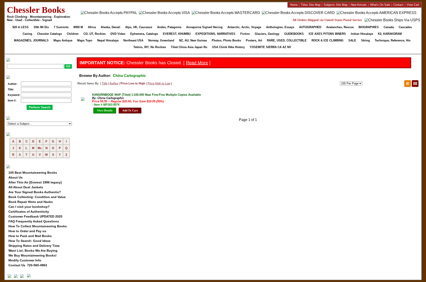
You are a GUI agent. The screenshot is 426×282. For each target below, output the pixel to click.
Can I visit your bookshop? (29, 206)
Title (104, 83)
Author (114, 83)
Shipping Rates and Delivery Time (34, 245)
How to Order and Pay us (27, 231)
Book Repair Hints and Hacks (30, 202)
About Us (15, 177)
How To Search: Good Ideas (29, 241)
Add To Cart (130, 110)
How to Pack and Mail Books (30, 236)
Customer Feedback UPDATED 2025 (35, 216)
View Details (104, 110)
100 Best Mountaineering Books (32, 172)
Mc (40, 148)
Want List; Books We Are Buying (32, 250)
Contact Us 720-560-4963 (27, 265)
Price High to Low (159, 83)
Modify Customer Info (24, 260)
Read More (197, 62)
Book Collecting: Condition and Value (37, 197)
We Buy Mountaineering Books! (32, 255)
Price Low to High (132, 83)
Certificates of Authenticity (28, 211)
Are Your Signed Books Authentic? (34, 192)
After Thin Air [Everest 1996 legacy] (35, 182)
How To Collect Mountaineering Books (37, 226)
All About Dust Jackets (25, 187)
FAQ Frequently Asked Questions (33, 221)
